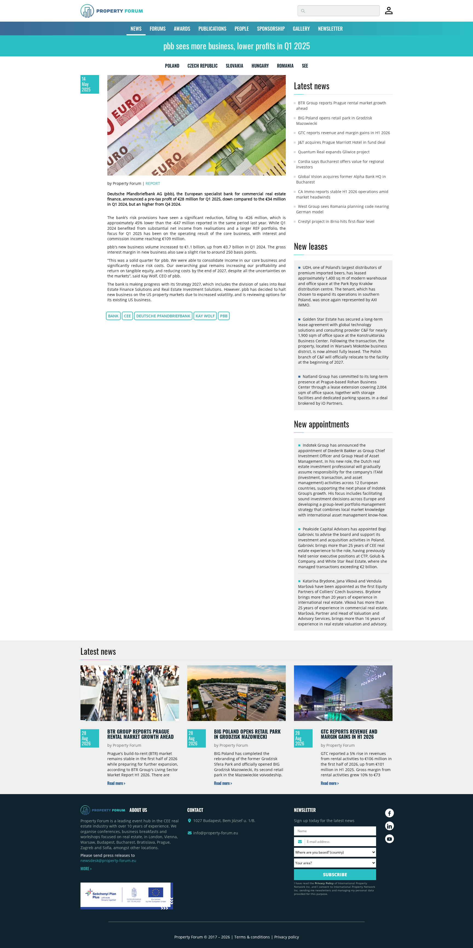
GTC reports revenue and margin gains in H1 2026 (344, 132)
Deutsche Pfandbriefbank (163, 315)
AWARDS (182, 28)
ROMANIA (285, 67)
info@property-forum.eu (215, 832)
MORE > (85, 868)
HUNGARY (260, 67)
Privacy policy (286, 937)
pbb (223, 315)
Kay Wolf (205, 315)
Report (153, 183)
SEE (305, 67)
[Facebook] (389, 813)
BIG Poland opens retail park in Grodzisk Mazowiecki (247, 734)
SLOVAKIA (234, 67)
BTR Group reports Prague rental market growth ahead (140, 734)
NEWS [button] (136, 28)
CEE (127, 315)
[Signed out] (389, 13)
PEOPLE (242, 28)
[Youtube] (389, 838)
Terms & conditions (252, 937)
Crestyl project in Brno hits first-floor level (336, 221)
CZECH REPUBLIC (203, 67)
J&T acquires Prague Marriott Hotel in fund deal (341, 142)
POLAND (172, 67)
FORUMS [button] (158, 28)
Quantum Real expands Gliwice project (334, 151)
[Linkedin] (389, 825)
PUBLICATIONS (212, 28)
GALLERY (301, 28)
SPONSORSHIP (271, 28)
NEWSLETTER (330, 28)
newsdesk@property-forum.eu (108, 860)
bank (113, 315)
